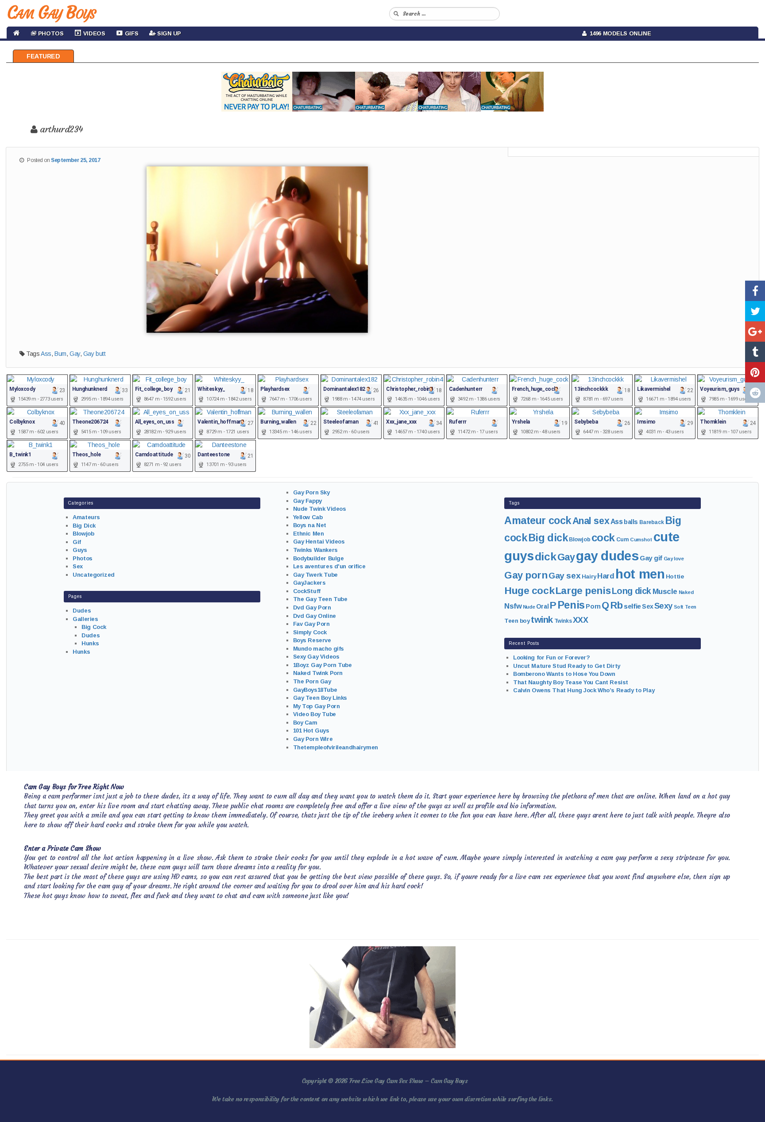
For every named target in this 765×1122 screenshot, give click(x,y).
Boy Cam (305, 722)
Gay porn (526, 575)
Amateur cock (537, 520)
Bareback (651, 522)
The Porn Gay (312, 681)
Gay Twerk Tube (315, 574)
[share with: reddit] (755, 392)
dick (545, 557)
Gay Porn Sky (311, 492)
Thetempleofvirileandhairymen (335, 747)
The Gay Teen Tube (320, 599)
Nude (529, 606)
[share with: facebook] (755, 291)
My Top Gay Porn (316, 706)
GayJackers (309, 582)
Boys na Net (309, 525)
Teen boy (517, 620)
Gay (75, 353)
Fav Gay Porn (311, 624)
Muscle (665, 591)
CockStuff (307, 591)
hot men (640, 574)
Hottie (675, 576)
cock (603, 538)
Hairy (589, 576)
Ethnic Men (308, 533)
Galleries (85, 619)
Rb (616, 605)
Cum (622, 539)
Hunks (90, 643)
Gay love (674, 558)
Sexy (663, 605)
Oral (542, 606)
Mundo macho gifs (318, 648)
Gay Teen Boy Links (320, 697)
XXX (580, 620)
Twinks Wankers (315, 550)
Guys (80, 550)
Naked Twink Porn (318, 673)
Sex (78, 566)
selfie (632, 606)
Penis (571, 605)
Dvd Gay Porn (312, 607)
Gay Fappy (307, 500)
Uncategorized (94, 574)
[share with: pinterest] (755, 372)
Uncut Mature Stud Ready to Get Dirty (566, 666)
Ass (46, 353)
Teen (690, 606)
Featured (43, 56)
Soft (679, 606)
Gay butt (94, 353)
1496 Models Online (619, 33)
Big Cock (93, 627)
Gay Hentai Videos (319, 541)
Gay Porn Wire (313, 739)
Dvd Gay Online (314, 616)
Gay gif (651, 558)
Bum (60, 353)
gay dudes (607, 555)
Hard (605, 576)
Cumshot (641, 539)
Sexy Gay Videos (316, 656)
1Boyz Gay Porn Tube (322, 665)
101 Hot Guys (311, 730)
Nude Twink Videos (319, 508)
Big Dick (84, 525)
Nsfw (513, 606)
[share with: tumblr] (755, 352)
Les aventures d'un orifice (329, 566)
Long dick (631, 591)
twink (542, 619)
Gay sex (564, 575)
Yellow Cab (308, 517)
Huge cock (529, 590)
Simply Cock (310, 632)
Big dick (548, 538)
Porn (593, 606)
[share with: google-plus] (755, 331)
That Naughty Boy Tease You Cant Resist (570, 682)
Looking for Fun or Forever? (551, 657)
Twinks (563, 621)
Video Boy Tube (314, 714)
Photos (82, 558)
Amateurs (86, 517)
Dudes (82, 610)
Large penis (583, 590)
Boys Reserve (312, 640)
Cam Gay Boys (51, 12)
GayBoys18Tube (315, 689)
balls (631, 521)
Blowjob (83, 533)
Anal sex (591, 521)
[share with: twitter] (755, 311)
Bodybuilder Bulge (318, 558)
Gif (77, 542)
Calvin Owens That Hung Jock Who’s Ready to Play (583, 690)
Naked (686, 592)
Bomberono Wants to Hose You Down (564, 674)
